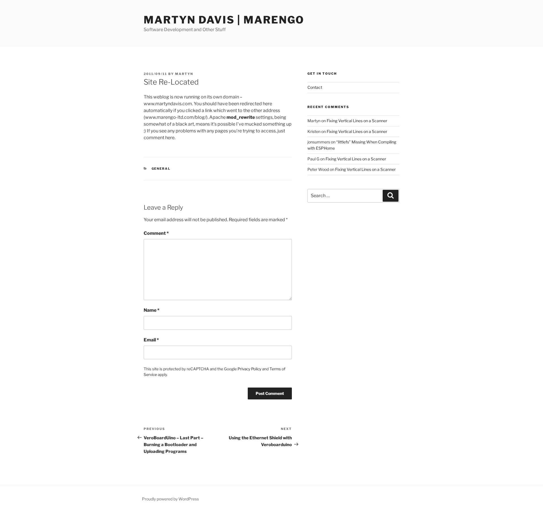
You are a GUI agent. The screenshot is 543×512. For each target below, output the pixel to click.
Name (152, 310)
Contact (314, 87)
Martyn (184, 74)
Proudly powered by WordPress (170, 498)
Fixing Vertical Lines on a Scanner (357, 120)
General (161, 169)
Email (151, 340)
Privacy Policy (249, 369)
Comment (156, 233)
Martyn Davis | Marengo (224, 20)
